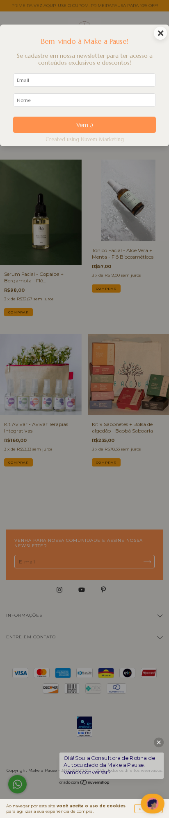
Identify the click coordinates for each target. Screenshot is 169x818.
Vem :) (84, 124)
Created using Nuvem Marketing (85, 139)
